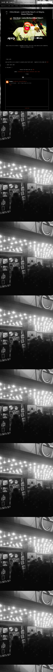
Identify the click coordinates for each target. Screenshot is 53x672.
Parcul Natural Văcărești (43, 5)
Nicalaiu (11, 81)
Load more (27, 108)
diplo (47, 62)
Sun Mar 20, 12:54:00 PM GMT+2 (20, 81)
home (9, 5)
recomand (32, 71)
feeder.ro (34, 5)
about (12, 5)
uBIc (33, 69)
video (39, 71)
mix (24, 71)
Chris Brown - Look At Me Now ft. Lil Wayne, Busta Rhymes (27, 13)
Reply (10, 84)
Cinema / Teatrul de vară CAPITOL (22, 5)
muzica (27, 71)
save (36, 71)
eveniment (20, 71)
